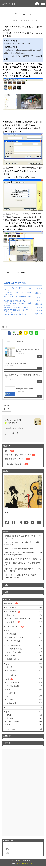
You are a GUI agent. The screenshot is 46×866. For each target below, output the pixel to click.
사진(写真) (24, 693)
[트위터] (15, 333)
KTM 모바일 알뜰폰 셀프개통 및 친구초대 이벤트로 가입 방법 (22, 537)
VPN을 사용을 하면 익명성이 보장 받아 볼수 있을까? (22, 564)
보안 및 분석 (24, 622)
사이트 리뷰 (23, 729)
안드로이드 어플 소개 (23, 675)
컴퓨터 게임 (24, 634)
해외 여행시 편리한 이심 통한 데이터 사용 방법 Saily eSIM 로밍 (22, 570)
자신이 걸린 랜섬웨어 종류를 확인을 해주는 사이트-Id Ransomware (22, 576)
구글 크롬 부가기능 (24, 652)
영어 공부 (24, 667)
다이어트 (24, 700)
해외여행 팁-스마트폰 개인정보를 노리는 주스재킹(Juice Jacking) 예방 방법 (23, 554)
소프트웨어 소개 (16, 20)
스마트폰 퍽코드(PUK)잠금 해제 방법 (19, 548)
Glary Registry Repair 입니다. (13, 314)
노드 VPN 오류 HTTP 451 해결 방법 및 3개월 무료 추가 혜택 (23, 543)
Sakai (20, 861)
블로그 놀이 (24, 703)
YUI (24, 725)
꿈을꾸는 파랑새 (8, 3)
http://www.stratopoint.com (18, 44)
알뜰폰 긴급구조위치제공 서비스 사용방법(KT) (23, 559)
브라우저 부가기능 (23, 645)
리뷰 (23, 708)
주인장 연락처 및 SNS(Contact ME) (20, 455)
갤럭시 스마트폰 (24, 683)
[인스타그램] (20, 523)
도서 (24, 696)
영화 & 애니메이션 (23, 626)
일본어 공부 (24, 670)
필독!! (9, 451)
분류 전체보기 (23, 603)
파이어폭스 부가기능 (24, 649)
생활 (23, 679)
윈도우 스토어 (24, 656)
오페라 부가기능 (24, 659)
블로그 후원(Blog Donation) (17, 459)
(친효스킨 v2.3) (31, 863)
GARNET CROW (24, 721)
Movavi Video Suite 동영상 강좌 (24, 618)
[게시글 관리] (14, 272)
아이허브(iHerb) (24, 686)
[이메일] (39, 523)
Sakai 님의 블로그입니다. (14, 428)
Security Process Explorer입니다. (15, 307)
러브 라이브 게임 (24, 641)
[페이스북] (9, 333)
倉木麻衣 (24, 718)
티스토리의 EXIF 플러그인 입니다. (14, 301)
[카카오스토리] (26, 333)
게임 (23, 630)
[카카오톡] (20, 333)
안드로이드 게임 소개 (24, 637)
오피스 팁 (24, 615)
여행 (24, 689)
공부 (23, 664)
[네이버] (31, 333)
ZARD (24, 715)
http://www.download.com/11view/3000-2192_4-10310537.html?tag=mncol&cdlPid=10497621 (23, 53)
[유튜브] (26, 523)
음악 (23, 712)
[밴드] (36, 333)
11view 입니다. (23, 14)
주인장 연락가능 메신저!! (15, 464)
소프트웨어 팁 (23, 612)
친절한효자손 (21, 863)
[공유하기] (11, 272)
